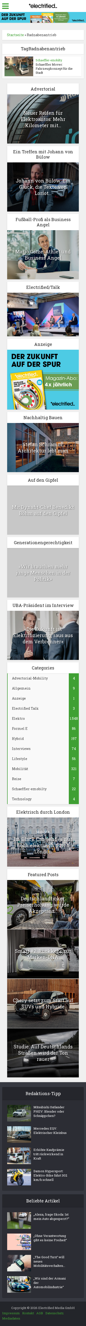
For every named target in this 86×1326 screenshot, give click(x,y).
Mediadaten (11, 1318)
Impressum (11, 1313)
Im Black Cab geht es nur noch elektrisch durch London (43, 845)
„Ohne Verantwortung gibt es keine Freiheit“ (50, 1238)
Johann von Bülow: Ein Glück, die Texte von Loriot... (43, 186)
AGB (39, 1313)
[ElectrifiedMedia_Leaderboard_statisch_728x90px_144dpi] (43, 17)
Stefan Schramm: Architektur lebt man (43, 447)
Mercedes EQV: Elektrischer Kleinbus (50, 1130)
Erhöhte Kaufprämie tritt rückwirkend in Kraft (48, 1154)
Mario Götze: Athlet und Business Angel (43, 254)
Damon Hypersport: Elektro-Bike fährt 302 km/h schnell (50, 1175)
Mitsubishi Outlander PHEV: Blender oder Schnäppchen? (48, 1111)
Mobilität (43, 832)
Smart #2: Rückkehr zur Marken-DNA (43, 954)
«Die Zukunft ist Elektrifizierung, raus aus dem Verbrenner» (43, 635)
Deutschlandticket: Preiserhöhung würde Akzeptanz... (43, 904)
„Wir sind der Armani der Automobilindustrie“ (49, 1282)
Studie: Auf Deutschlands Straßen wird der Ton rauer (43, 1052)
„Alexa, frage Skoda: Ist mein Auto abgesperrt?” (51, 1216)
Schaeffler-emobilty (49, 60)
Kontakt (28, 1313)
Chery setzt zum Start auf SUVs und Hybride (43, 1003)
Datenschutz (54, 1313)
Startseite (15, 35)
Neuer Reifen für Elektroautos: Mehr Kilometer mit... (43, 119)
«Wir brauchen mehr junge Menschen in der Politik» (43, 572)
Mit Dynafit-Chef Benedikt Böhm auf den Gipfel (43, 510)
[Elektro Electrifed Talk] (43, 314)
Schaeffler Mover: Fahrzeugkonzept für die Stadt (54, 68)
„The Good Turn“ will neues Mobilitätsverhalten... (49, 1261)
